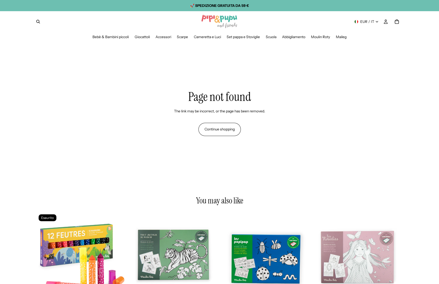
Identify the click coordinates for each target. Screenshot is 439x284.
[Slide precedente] (44, 257)
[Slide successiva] (118, 257)
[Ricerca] (38, 21)
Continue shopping (220, 129)
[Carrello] (396, 21)
